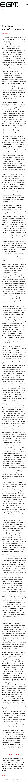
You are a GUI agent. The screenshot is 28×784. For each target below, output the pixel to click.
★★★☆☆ (14, 754)
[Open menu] (27, 5)
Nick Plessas (6, 33)
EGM (3, 776)
